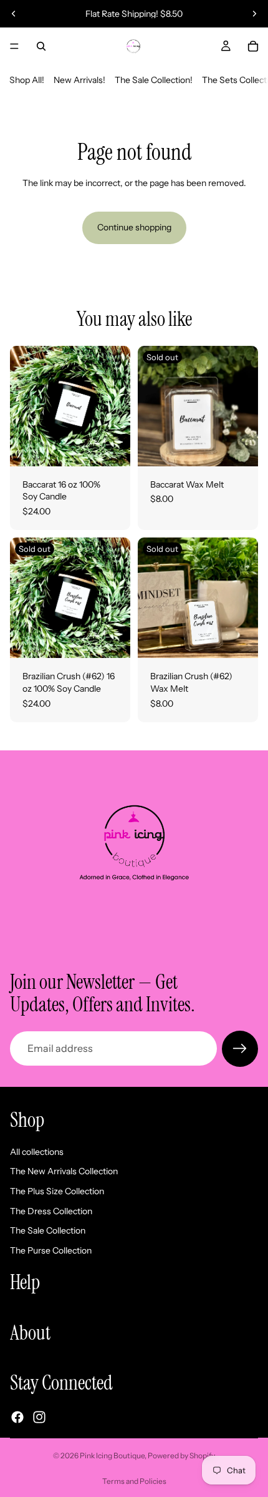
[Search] (41, 46)
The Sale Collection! (154, 80)
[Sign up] (240, 1049)
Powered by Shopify (181, 1455)
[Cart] (253, 46)
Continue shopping (134, 227)
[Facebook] (17, 1416)
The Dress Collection (51, 1210)
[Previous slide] (13, 13)
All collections (37, 1151)
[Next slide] (254, 13)
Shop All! (26, 80)
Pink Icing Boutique (112, 1455)
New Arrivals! (79, 80)
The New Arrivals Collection (64, 1171)
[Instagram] (39, 1416)
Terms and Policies (134, 1481)
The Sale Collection (47, 1230)
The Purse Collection (51, 1249)
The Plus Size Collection (57, 1191)
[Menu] (14, 46)
